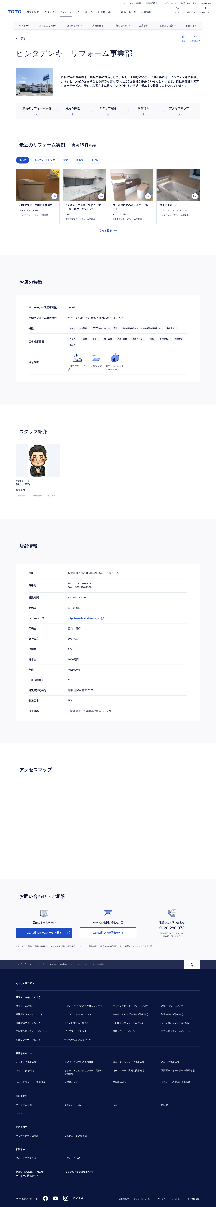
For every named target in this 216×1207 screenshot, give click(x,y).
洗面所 (79, 160)
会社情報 (146, 12)
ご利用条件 (124, 1199)
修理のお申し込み (188, 3)
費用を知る (21, 1053)
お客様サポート (107, 12)
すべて (22, 160)
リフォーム (66, 12)
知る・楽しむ (128, 12)
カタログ (49, 12)
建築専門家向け (152, 3)
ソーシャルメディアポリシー (170, 1199)
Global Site (206, 3)
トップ (19, 964)
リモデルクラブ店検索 (57, 964)
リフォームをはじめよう (28, 997)
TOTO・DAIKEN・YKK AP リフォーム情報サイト (29, 1174)
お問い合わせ (170, 3)
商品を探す (32, 12)
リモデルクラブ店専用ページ (79, 1172)
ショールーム (85, 12)
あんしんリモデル (25, 983)
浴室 (65, 160)
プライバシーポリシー (143, 1199)
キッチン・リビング (45, 160)
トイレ (95, 160)
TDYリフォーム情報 (132, 3)
